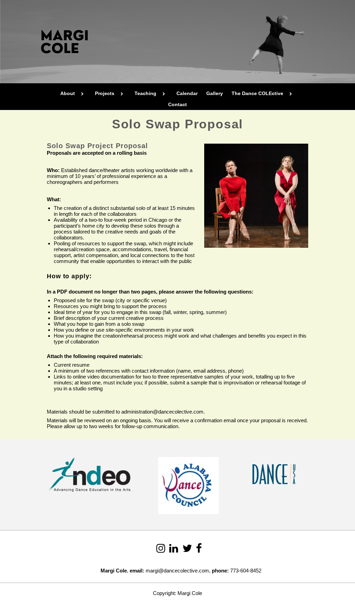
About (67, 93)
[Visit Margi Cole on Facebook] (199, 550)
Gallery (214, 93)
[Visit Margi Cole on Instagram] (160, 550)
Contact (177, 104)
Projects (104, 93)
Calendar (187, 93)
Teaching (145, 93)
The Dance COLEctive (257, 93)
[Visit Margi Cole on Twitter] (187, 550)
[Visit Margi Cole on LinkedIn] (173, 550)
